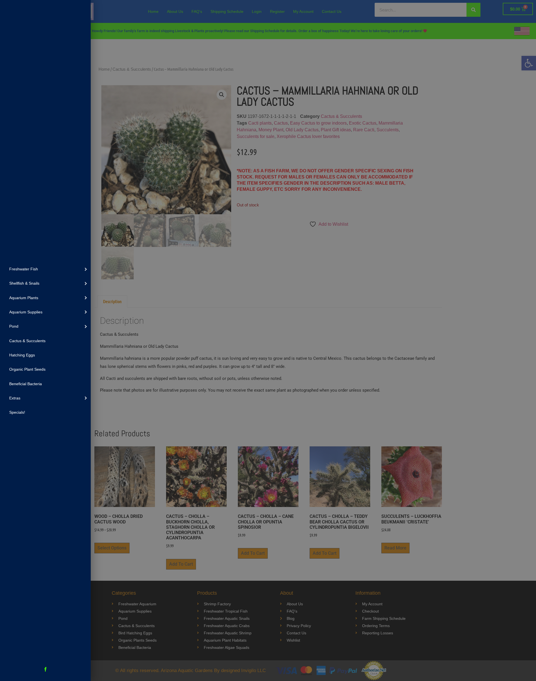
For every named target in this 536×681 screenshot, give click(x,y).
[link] (45, 269)
